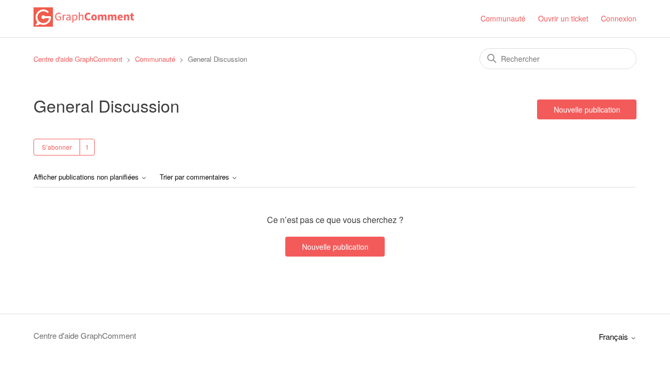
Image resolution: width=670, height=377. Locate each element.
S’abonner (57, 146)
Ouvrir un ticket (563, 18)
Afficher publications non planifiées (87, 177)
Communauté (503, 18)
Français (614, 336)
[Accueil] (84, 23)
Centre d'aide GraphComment (78, 59)
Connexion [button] (618, 18)
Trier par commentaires (195, 177)
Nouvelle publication (587, 109)
